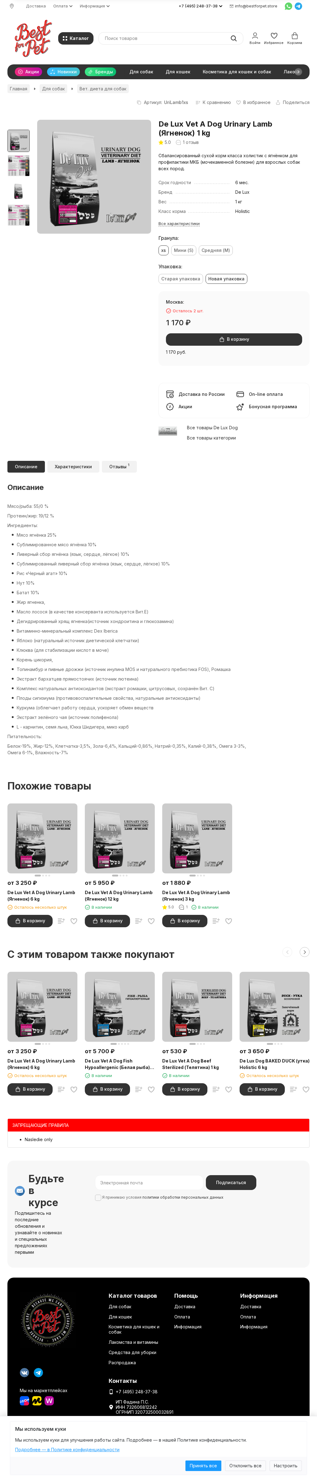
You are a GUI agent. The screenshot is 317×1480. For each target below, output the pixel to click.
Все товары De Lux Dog (212, 427)
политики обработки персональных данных (183, 1197)
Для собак (141, 71)
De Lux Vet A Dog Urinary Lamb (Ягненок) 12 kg (119, 896)
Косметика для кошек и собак (237, 71)
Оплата (182, 1316)
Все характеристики (179, 223)
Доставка (36, 5)
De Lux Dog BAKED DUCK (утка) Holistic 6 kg (275, 1064)
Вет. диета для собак (103, 88)
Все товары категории (211, 437)
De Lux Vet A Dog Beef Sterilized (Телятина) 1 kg (190, 1064)
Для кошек (178, 71)
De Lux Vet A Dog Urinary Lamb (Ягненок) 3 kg (196, 896)
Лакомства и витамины (133, 1342)
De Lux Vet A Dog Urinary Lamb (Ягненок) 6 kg (41, 896)
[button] (298, 72)
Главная (18, 88)
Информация (188, 1326)
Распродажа (122, 1362)
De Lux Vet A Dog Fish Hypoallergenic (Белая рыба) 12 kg (117, 1064)
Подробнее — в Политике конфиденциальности (67, 1449)
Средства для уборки (132, 1352)
